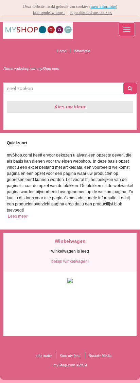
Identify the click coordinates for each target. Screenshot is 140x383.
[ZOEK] (130, 88)
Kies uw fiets (70, 355)
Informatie (82, 51)
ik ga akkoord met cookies (91, 12)
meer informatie (103, 6)
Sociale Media (100, 355)
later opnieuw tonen (49, 12)
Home (62, 51)
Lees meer (18, 216)
